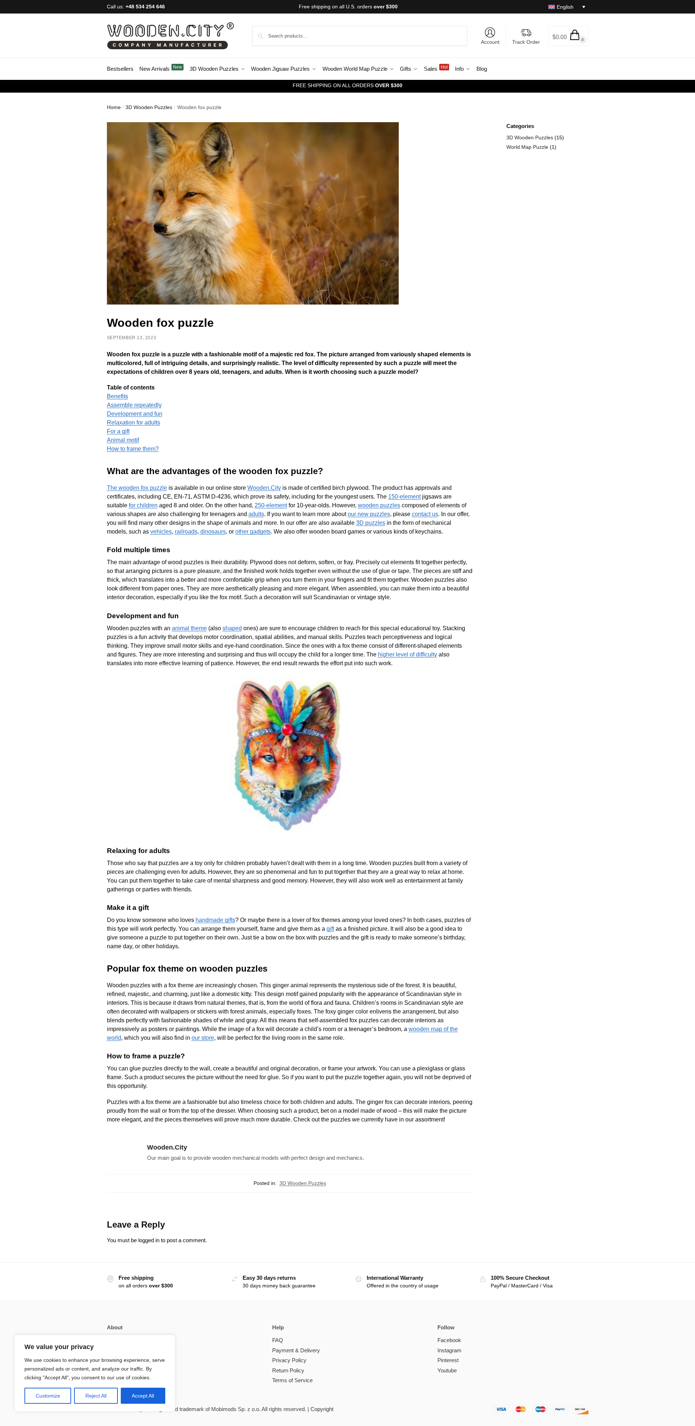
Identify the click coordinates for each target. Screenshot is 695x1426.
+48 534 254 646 (145, 6)
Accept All (143, 1396)
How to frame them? (133, 449)
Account (490, 42)
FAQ (277, 1340)
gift (330, 929)
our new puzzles (369, 514)
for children (143, 505)
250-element (271, 505)
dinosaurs (213, 531)
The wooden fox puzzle (137, 488)
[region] (95, 1373)
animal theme (189, 628)
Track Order (526, 42)
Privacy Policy (289, 1360)
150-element (404, 496)
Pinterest (448, 1360)
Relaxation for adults (133, 422)
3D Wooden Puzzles (149, 107)
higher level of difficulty (407, 654)
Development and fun (134, 414)
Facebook (449, 1340)
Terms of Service (292, 1380)
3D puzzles (370, 523)
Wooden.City (264, 488)
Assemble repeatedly (134, 405)
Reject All (96, 1396)
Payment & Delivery (296, 1350)
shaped (232, 628)
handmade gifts (215, 920)
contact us (425, 514)
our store (203, 1038)
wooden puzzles (379, 505)
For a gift (118, 431)
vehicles (161, 531)
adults (256, 514)
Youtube (447, 1370)
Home (114, 107)
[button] (568, 36)
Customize (48, 1396)
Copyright (321, 1409)
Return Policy (288, 1370)
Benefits (117, 396)
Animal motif (123, 440)
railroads (186, 531)
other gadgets (253, 531)
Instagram (449, 1350)
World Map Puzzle (527, 147)
